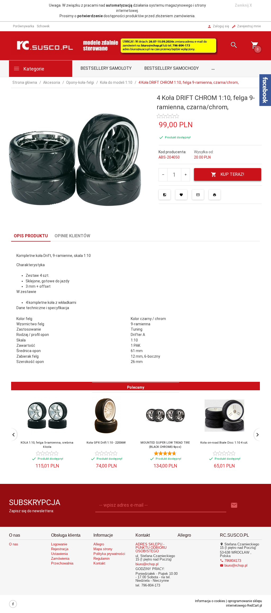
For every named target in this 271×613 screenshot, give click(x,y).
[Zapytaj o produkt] (198, 195)
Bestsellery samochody (171, 68)
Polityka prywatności (109, 554)
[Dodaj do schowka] (181, 195)
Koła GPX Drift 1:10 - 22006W (106, 442)
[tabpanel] (135, 311)
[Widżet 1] (265, 90)
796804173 (232, 561)
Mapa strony (102, 549)
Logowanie (59, 544)
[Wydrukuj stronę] (214, 195)
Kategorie (33, 69)
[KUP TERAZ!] (64, 425)
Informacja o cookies (210, 601)
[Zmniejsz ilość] (163, 174)
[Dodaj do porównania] (164, 195)
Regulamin (101, 559)
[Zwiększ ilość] (185, 174)
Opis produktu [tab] (31, 235)
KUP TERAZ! (232, 174)
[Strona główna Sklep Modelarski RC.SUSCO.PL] (114, 45)
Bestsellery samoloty (106, 68)
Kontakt (99, 563)
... (213, 68)
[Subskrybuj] (234, 505)
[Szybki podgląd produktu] (59, 398)
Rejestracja (59, 549)
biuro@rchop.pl (147, 564)
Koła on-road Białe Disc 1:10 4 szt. (224, 442)
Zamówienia (60, 559)
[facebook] (13, 604)
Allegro (98, 544)
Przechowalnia (62, 563)
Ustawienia (59, 554)
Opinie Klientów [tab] (72, 235)
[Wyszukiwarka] (230, 46)
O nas (13, 544)
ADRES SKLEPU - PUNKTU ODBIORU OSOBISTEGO (151, 547)
